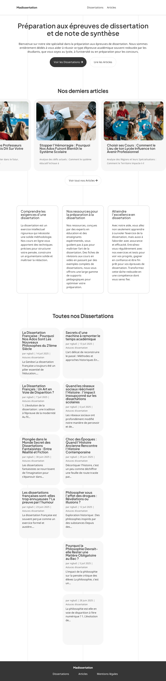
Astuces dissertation (33, 357)
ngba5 (30, 353)
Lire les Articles (103, 62)
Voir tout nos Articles (82, 180)
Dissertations (95, 7)
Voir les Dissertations (67, 62)
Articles (111, 7)
